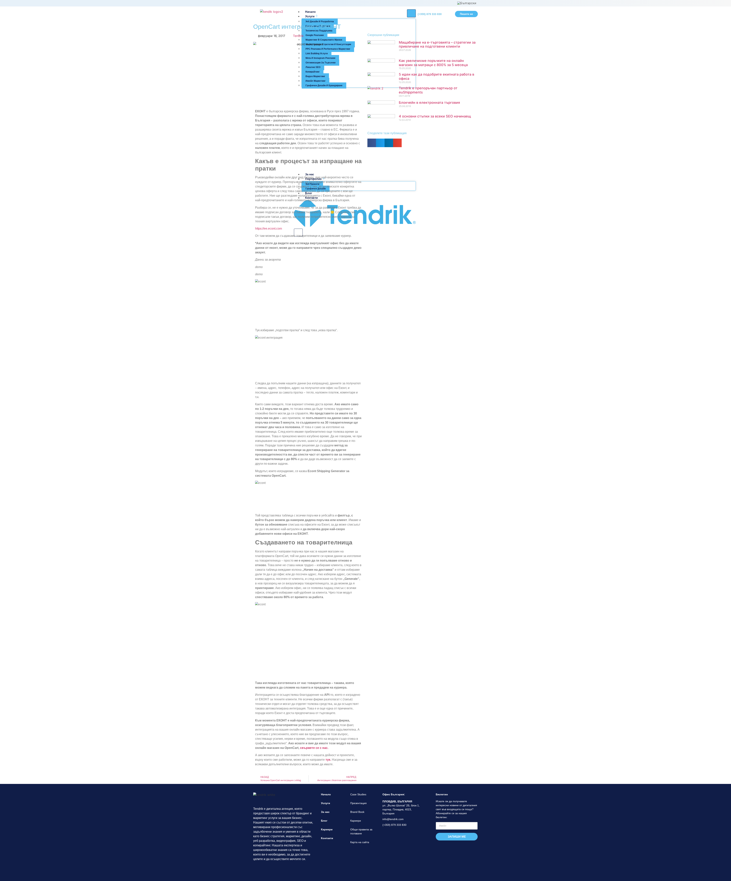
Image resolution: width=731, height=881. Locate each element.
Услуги (325, 803)
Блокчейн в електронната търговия (429, 103)
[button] (371, 143)
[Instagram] (264, 869)
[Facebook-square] (256, 869)
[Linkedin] (271, 869)
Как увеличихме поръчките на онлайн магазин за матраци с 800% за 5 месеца (433, 63)
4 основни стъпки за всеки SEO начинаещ (435, 116)
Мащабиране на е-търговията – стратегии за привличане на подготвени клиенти (437, 44)
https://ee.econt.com (268, 228)
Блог (324, 820)
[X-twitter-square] (279, 869)
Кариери (327, 829)
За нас (325, 811)
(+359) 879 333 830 (430, 14)
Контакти (327, 838)
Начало (326, 794)
